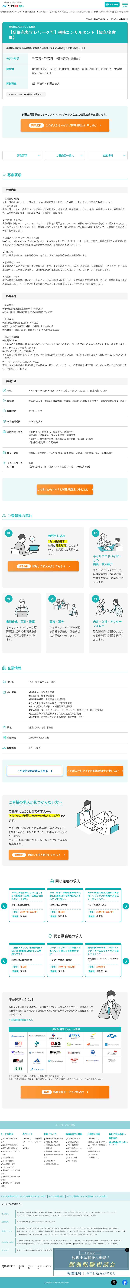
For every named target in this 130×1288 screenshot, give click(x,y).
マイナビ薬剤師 (87, 1196)
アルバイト (105, 1212)
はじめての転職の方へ (10, 1145)
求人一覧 (53, 12)
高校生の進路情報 (23, 1222)
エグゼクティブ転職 (81, 1241)
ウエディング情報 (37, 1231)
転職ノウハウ (50, 1134)
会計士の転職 (93, 1241)
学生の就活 (20, 1212)
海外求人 (78, 1212)
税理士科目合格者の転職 (54, 1139)
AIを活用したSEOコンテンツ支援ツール (84, 1234)
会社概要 (21, 1267)
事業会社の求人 (94, 1151)
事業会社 (27, 1148)
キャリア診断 (72, 1158)
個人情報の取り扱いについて (118, 1143)
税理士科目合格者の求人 (98, 1142)
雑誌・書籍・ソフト (23, 1231)
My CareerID (119, 1231)
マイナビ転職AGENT (9, 1196)
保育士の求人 (68, 1244)
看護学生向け (43, 1212)
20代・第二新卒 (47, 1241)
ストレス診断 (72, 1161)
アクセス (30, 1267)
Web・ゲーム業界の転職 (32, 1241)
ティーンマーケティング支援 (83, 1228)
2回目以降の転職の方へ (10, 1148)
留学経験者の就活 (31, 1212)
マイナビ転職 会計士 (57, 1196)
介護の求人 (88, 1244)
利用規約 (113, 1138)
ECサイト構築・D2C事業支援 (91, 1231)
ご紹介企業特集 (72, 1142)
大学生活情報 (98, 1228)
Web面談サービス (8, 1164)
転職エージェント (67, 1241)
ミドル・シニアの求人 (24, 1215)
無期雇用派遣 (78, 1244)
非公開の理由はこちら (22, 1020)
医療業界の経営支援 (100, 1244)
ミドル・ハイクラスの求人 (91, 1212)
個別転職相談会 (72, 1151)
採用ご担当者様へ (117, 1134)
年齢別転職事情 (72, 1145)
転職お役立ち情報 (74, 1134)
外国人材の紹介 (113, 1244)
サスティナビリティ (44, 1267)
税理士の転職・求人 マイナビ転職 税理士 (19, 12)
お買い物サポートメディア (41, 1234)
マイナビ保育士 (101, 1196)
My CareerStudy (108, 1231)
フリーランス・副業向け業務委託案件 (70, 1215)
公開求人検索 (94, 1134)
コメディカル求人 (43, 1244)
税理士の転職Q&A (52, 1164)
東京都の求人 (94, 1154)
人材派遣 (20, 1241)
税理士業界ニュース (74, 1148)
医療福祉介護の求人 (90, 1215)
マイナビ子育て (75, 1231)
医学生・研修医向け (55, 1212)
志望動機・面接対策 (53, 1151)
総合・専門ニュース (39, 1228)
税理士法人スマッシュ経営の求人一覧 (75, 12)
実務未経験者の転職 (53, 1145)
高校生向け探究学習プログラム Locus (42, 1222)
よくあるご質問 (7, 1161)
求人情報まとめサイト (24, 1228)
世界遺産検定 (49, 1231)
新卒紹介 (57, 1241)
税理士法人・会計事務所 (33, 1139)
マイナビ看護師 (73, 1196)
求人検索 (42, 12)
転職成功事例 (50, 1161)
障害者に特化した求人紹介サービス (44, 1215)
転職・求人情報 (69, 1212)
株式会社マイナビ (9, 1267)
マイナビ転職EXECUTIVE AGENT (32, 1196)
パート (113, 1212)
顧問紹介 (117, 1241)
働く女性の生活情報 (110, 1228)
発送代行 (48, 1250)
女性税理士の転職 (52, 1142)
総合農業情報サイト (61, 1231)
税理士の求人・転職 (106, 1241)
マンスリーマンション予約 (60, 1234)
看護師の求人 (31, 1244)
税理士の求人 (94, 1139)
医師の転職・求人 (56, 1244)
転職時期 (49, 1148)
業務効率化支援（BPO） (35, 1250)
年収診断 (70, 1154)
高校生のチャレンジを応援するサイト (60, 1228)
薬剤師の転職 (21, 1244)
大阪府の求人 (94, 1158)
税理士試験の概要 (73, 1139)
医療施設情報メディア (24, 1234)
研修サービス (21, 1250)
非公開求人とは (7, 1158)
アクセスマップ (7, 1167)
